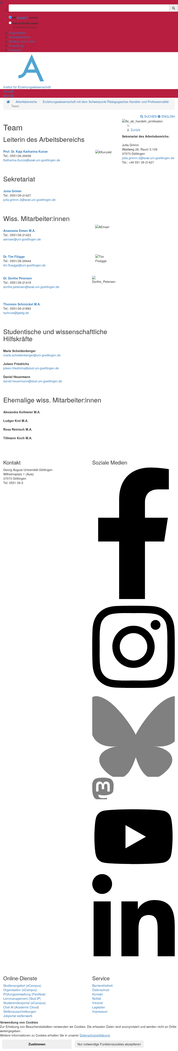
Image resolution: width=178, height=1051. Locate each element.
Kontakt (97, 994)
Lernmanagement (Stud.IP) (22, 998)
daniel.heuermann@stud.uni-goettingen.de (32, 381)
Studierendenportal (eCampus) (24, 1003)
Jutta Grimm (12, 191)
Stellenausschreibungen (19, 1011)
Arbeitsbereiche (19, 37)
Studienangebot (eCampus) (22, 985)
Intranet (97, 1003)
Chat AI (8, 1007)
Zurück (135, 130)
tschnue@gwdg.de (16, 313)
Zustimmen (36, 1044)
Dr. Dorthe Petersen (17, 278)
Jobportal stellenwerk (17, 1016)
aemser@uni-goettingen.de (22, 239)
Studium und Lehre (22, 41)
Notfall (96, 998)
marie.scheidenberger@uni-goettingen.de (32, 355)
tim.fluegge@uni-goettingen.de (24, 265)
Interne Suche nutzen (25, 23)
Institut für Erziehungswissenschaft (27, 87)
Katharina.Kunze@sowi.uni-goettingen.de (31, 160)
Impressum (100, 1011)
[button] (8, 91)
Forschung (16, 45)
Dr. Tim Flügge (14, 256)
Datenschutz (100, 990)
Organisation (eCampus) (20, 990)
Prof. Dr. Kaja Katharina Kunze (25, 151)
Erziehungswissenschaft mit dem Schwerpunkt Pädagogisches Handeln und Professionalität (106, 101)
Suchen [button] (150, 116)
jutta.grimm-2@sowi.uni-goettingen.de (29, 199)
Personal (15, 50)
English (168, 116)
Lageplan (98, 1007)
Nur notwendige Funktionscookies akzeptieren (109, 1044)
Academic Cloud (26, 1007)
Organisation (17, 32)
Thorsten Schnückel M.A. (22, 304)
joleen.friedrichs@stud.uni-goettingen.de (31, 368)
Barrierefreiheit (102, 985)
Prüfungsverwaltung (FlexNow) (24, 994)
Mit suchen (25, 17)
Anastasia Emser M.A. (19, 230)
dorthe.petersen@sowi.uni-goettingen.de (31, 287)
